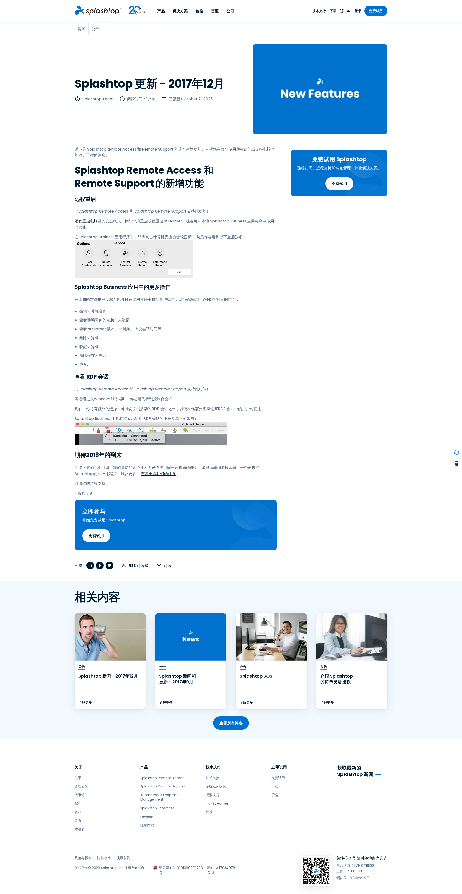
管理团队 (81, 786)
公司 (230, 11)
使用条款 (123, 858)
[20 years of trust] (134, 10)
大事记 (80, 795)
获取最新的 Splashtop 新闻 (355, 771)
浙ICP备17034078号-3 (221, 867)
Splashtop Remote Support (163, 786)
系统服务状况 (216, 786)
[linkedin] (90, 565)
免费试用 (376, 10)
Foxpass (147, 816)
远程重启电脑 (86, 221)
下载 (333, 10)
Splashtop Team (98, 99)
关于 (78, 767)
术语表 (80, 829)
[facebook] (100, 565)
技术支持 (319, 10)
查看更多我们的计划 (158, 473)
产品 (161, 11)
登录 (358, 10)
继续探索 (147, 825)
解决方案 (180, 11)
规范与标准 (83, 858)
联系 (78, 820)
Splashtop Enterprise (157, 808)
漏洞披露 (212, 795)
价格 (199, 11)
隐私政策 (104, 858)
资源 (215, 11)
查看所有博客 (231, 723)
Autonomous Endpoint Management (159, 797)
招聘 (78, 803)
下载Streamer (217, 803)
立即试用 (279, 767)
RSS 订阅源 (138, 565)
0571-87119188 (363, 865)
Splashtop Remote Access (162, 777)
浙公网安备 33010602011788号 (181, 867)
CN (347, 10)
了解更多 (85, 702)
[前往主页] (98, 10)
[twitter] (109, 565)
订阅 (168, 565)
